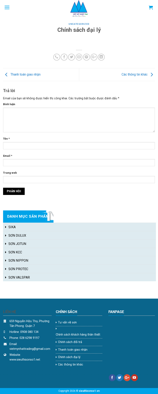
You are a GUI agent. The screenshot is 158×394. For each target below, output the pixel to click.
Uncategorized (79, 24)
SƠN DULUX (17, 235)
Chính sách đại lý (69, 357)
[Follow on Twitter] (119, 377)
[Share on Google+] (94, 57)
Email (7, 155)
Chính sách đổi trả (70, 342)
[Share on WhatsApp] (56, 57)
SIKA (12, 227)
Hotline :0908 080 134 (23, 332)
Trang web (10, 172)
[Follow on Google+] (127, 377)
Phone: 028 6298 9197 (24, 338)
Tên (6, 138)
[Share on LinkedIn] (101, 57)
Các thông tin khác (135, 74)
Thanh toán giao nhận (25, 74)
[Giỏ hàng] (151, 7)
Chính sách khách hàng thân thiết (78, 334)
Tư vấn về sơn (67, 322)
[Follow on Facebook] (112, 377)
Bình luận (9, 104)
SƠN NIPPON (18, 260)
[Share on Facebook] (64, 57)
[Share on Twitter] (71, 57)
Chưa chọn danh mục (23, 219)
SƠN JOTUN (17, 244)
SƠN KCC (15, 252)
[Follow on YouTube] (134, 377)
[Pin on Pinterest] (86, 57)
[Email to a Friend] (79, 57)
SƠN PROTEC (18, 269)
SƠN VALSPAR (19, 277)
